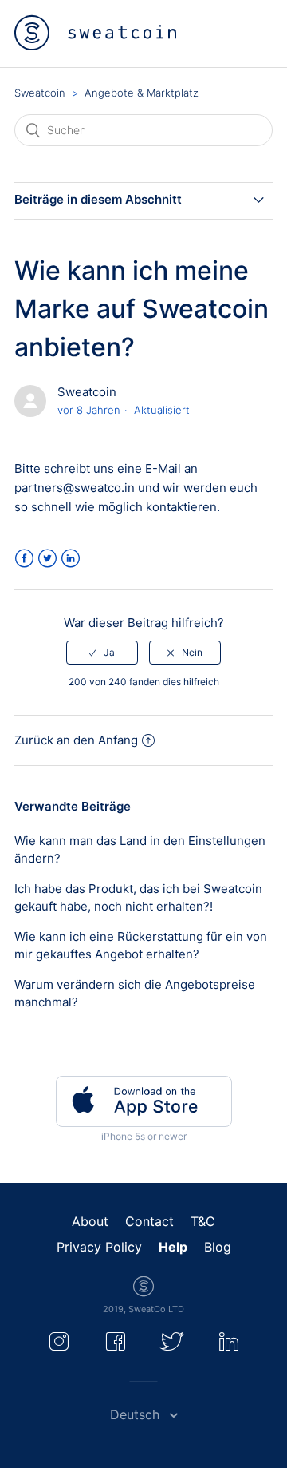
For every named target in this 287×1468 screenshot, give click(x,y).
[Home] (95, 32)
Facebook (24, 559)
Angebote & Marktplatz (142, 92)
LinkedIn (71, 559)
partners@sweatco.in (74, 487)
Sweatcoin (39, 92)
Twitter (47, 559)
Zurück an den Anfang (76, 740)
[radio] (102, 653)
